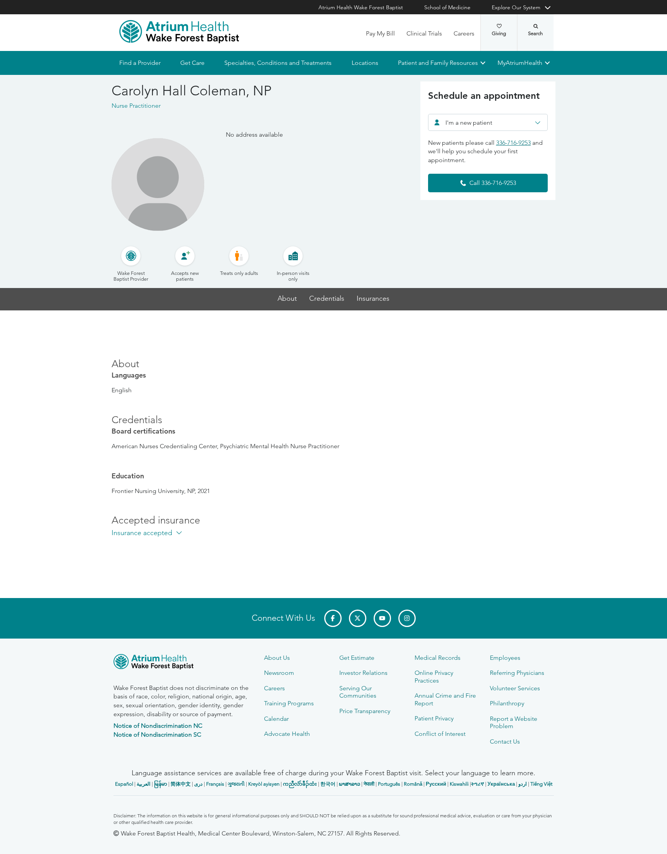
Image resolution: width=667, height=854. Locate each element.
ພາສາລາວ (349, 784)
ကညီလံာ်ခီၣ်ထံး (300, 784)
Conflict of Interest (440, 733)
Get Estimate (356, 657)
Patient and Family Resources (437, 62)
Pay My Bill (380, 33)
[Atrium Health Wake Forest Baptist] (179, 31)
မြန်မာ (160, 784)
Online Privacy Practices (434, 676)
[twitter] (357, 618)
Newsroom (279, 672)
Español (124, 784)
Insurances (373, 299)
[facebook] (333, 618)
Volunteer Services (515, 688)
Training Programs (289, 703)
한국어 (327, 784)
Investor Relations (363, 672)
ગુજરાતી (236, 784)
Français (215, 784)
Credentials (326, 299)
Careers (464, 33)
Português (389, 784)
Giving (499, 33)
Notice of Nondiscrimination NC (157, 725)
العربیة (144, 784)
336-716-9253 (513, 142)
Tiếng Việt (541, 784)
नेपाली (369, 784)
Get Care (192, 62)
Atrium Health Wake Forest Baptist (360, 7)
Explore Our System (516, 7)
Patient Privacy (434, 718)
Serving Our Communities (357, 692)
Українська (501, 784)
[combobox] (488, 122)
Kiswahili (459, 784)
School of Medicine (447, 7)
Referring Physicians (517, 672)
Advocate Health (287, 733)
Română (413, 784)
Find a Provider (140, 62)
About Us (277, 657)
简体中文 (181, 784)
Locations (364, 62)
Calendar (276, 718)
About (287, 299)
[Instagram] (407, 618)
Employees (505, 657)
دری (198, 784)
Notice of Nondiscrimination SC (157, 734)
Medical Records (437, 657)
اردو (522, 784)
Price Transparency (364, 711)
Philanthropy (507, 703)
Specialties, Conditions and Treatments (278, 62)
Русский (436, 784)
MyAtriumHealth (520, 62)
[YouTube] (382, 618)
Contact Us (505, 741)
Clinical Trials (424, 33)
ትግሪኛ (477, 784)
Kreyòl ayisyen (263, 784)
